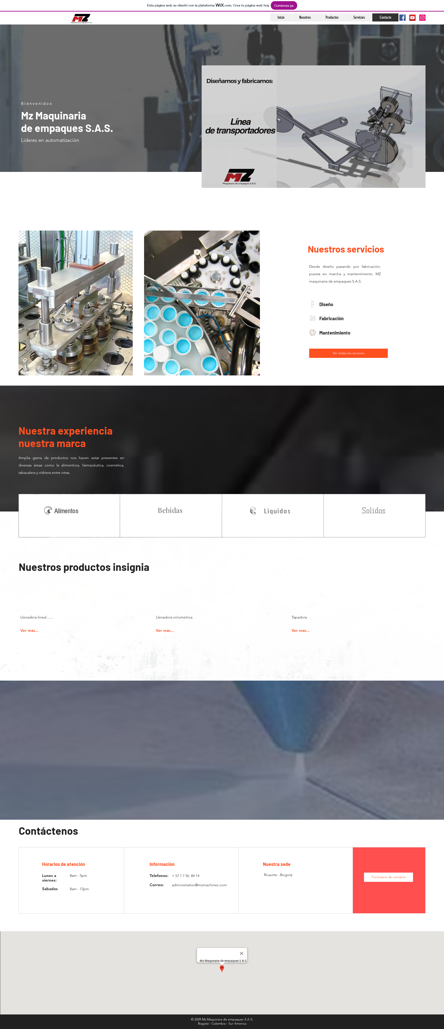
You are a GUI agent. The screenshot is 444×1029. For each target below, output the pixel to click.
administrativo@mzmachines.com (199, 885)
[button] (388, 877)
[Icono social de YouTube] (412, 18)
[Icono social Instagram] (422, 18)
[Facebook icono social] (402, 18)
